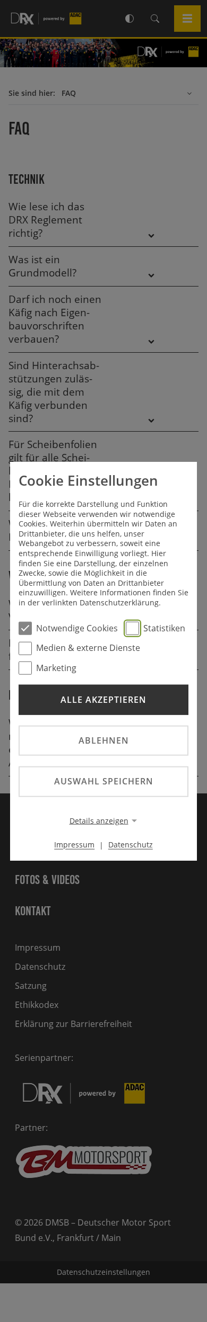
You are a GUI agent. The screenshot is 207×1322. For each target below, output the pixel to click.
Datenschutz (130, 844)
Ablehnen (104, 740)
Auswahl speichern (103, 781)
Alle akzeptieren (103, 699)
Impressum (74, 844)
